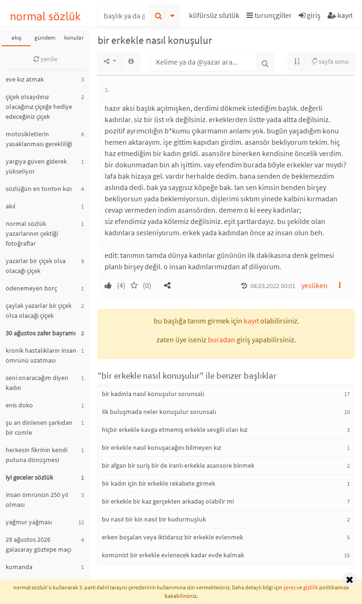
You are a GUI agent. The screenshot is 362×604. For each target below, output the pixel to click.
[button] (215, 16)
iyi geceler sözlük (29, 477)
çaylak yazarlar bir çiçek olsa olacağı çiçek (39, 310)
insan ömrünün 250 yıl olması (37, 499)
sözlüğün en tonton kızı (39, 188)
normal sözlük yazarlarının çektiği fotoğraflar (32, 233)
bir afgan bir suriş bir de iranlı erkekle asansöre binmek (178, 465)
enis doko (19, 405)
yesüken (314, 285)
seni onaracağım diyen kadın (37, 382)
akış (16, 37)
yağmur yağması (29, 522)
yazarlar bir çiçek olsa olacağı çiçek (36, 265)
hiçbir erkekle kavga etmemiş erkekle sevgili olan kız (174, 429)
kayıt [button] (251, 320)
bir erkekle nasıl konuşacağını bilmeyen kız (161, 447)
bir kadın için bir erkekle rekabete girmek (158, 483)
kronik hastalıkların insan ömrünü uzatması (41, 355)
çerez (289, 587)
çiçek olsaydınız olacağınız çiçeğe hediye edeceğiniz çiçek (39, 106)
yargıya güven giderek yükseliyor (36, 166)
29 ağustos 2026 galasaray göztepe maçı (38, 544)
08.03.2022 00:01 (273, 285)
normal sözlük (45, 16)
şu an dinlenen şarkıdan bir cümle (39, 427)
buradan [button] (221, 339)
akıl (11, 206)
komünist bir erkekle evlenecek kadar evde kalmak (173, 555)
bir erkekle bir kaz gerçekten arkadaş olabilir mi (168, 501)
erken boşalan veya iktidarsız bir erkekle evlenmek (172, 537)
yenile (48, 59)
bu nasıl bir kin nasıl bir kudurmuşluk (154, 519)
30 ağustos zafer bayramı (40, 333)
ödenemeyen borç (31, 288)
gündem (45, 37)
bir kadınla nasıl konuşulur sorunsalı (153, 393)
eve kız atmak (25, 79)
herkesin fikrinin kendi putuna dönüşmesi (36, 455)
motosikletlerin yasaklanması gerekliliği (39, 139)
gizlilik (310, 587)
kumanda (19, 567)
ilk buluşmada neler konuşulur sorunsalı (159, 411)
